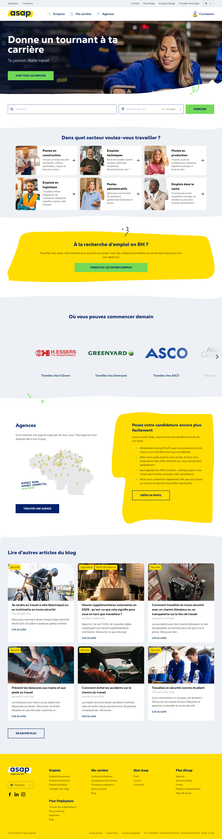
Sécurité (15, 567)
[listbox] (148, 109)
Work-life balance (106, 567)
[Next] (216, 356)
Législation (86, 567)
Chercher (199, 109)
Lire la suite (19, 629)
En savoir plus (26, 733)
